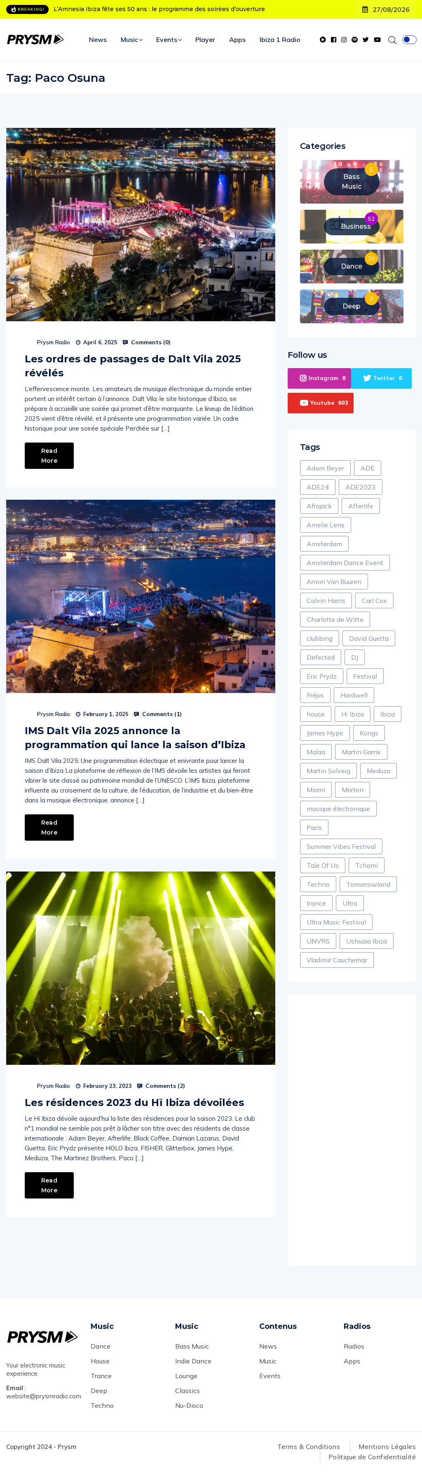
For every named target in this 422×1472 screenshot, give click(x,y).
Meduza (378, 771)
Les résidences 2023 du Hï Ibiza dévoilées (134, 1102)
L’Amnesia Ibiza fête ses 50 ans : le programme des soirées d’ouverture (159, 9)
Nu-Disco (189, 1405)
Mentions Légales (387, 1446)
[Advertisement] (351, 1130)
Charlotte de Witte (335, 619)
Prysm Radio (53, 342)
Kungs (369, 733)
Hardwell (354, 695)
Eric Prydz (322, 676)
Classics (187, 1390)
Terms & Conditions (308, 1446)
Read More (49, 455)
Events (166, 39)
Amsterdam (324, 544)
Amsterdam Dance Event (345, 563)
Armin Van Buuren (334, 581)
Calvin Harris (326, 600)
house (316, 714)
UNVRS (318, 941)
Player (205, 39)
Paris (314, 827)
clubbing (320, 638)
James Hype (325, 733)
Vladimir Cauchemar (337, 960)
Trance (101, 1376)
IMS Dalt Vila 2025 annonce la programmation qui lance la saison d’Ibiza (135, 738)
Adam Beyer (325, 468)
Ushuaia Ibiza (366, 941)
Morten (352, 790)
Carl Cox (374, 600)
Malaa (316, 752)
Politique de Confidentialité (372, 1457)
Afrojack (319, 506)
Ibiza (387, 714)
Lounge (186, 1376)
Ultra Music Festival (336, 922)
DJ (354, 657)
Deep (99, 1390)
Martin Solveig (328, 771)
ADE (368, 468)
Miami (316, 790)
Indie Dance (193, 1361)
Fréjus (315, 695)
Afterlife (360, 506)
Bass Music (192, 1346)
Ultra (349, 903)
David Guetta (369, 638)
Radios (354, 1346)
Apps (237, 39)
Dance (100, 1346)
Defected (321, 657)
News (98, 39)
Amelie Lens (326, 525)
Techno (318, 884)
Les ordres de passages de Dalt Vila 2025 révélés (133, 366)
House (100, 1361)
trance (316, 903)
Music (129, 39)
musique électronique (338, 808)
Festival (365, 676)
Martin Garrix (361, 752)
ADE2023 (360, 487)
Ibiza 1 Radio (280, 39)
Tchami (366, 865)
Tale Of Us (323, 865)
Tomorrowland (368, 884)
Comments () (150, 342)
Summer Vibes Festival (341, 846)
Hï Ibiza (352, 714)
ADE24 (318, 487)
